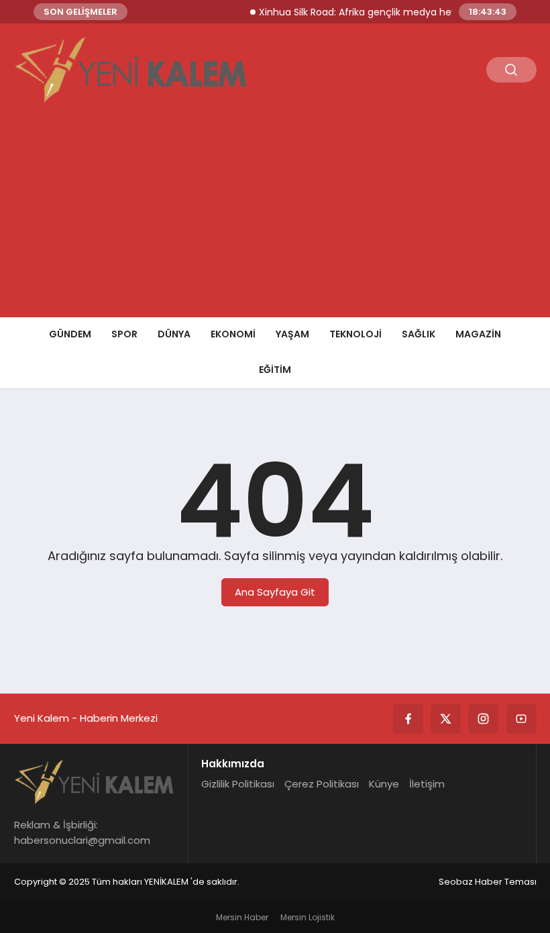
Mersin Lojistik (307, 917)
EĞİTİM (275, 369)
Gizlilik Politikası (237, 784)
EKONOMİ (233, 334)
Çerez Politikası (321, 784)
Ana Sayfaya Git (275, 592)
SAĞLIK (418, 334)
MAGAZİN (478, 334)
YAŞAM (292, 334)
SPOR (124, 334)
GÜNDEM (70, 334)
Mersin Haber (242, 917)
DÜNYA (174, 334)
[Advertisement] (275, 217)
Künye (384, 784)
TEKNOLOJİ (355, 334)
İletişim (427, 784)
